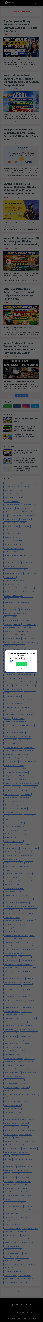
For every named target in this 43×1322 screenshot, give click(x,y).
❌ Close (21, 669)
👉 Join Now (21, 664)
